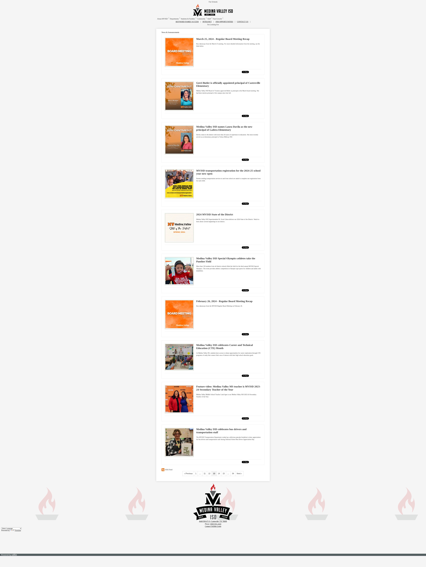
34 (233, 473)
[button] (162, 19)
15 (224, 473)
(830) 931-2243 (215, 524)
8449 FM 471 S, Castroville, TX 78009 (213, 521)
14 (219, 473)
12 (209, 473)
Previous (189, 473)
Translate (18, 530)
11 (205, 473)
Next (238, 473)
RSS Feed (168, 470)
